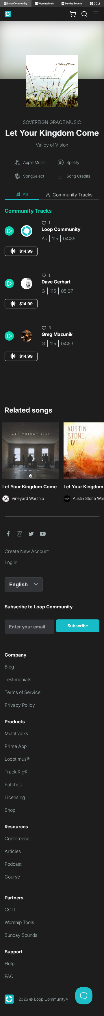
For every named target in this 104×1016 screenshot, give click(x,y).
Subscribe (78, 625)
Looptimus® (17, 759)
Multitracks (16, 733)
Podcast (13, 864)
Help (9, 963)
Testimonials (18, 679)
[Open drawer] (95, 13)
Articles (13, 851)
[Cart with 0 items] (72, 13)
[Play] (9, 231)
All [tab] (25, 194)
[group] (21, 251)
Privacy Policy (20, 705)
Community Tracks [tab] (72, 195)
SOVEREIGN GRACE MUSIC (52, 122)
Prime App (16, 746)
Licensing (15, 797)
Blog (9, 667)
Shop (10, 810)
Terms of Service (22, 692)
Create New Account (27, 551)
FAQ (9, 976)
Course (12, 877)
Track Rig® (16, 772)
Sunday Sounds (21, 935)
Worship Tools (19, 922)
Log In (11, 562)
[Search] (84, 13)
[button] (10, 231)
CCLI (10, 909)
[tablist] (52, 194)
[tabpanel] (52, 290)
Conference (17, 838)
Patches (13, 784)
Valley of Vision (52, 145)
